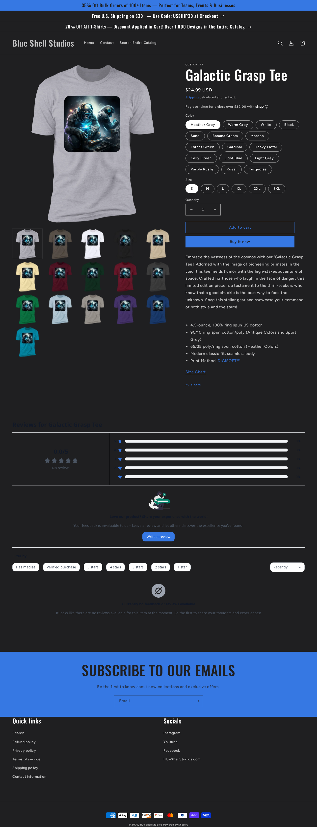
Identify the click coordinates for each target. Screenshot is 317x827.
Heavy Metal (266, 147)
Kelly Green (201, 158)
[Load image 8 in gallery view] (93, 277)
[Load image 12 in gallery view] (60, 309)
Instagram (171, 733)
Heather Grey (203, 125)
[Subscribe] (197, 701)
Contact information (29, 776)
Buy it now (240, 242)
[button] (280, 43)
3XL (276, 189)
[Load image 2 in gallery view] (60, 244)
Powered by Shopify (175, 824)
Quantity (192, 200)
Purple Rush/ (202, 169)
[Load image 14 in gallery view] (125, 309)
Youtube (170, 742)
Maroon (257, 136)
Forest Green (202, 147)
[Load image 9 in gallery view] (125, 277)
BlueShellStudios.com (182, 759)
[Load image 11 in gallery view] (27, 309)
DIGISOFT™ (229, 360)
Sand (195, 136)
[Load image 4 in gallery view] (125, 244)
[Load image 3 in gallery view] (93, 244)
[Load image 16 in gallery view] (27, 342)
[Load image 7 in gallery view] (60, 277)
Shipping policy (25, 768)
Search (18, 733)
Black (289, 125)
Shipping (192, 97)
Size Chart (195, 372)
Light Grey (264, 158)
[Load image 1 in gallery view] (27, 244)
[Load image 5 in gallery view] (158, 244)
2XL (257, 189)
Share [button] (196, 385)
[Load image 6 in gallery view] (27, 277)
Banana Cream (225, 136)
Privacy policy (24, 750)
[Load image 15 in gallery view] (158, 309)
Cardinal (234, 147)
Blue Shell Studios (150, 824)
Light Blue (233, 158)
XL (239, 189)
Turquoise (258, 169)
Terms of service (26, 759)
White (266, 125)
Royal (232, 169)
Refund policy (24, 742)
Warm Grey (238, 125)
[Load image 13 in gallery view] (93, 309)
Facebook (171, 750)
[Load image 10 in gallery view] (158, 277)
